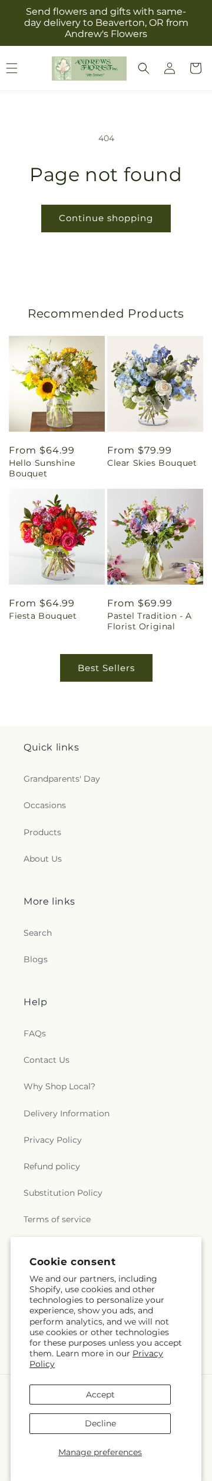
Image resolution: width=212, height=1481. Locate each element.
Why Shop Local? (59, 1086)
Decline (100, 1423)
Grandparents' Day (62, 778)
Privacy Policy (53, 1140)
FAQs (35, 1033)
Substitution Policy (63, 1193)
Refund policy (52, 1166)
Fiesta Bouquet (43, 616)
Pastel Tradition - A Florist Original (149, 621)
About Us (43, 858)
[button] (144, 68)
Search (38, 933)
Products (42, 832)
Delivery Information (67, 1113)
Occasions (45, 805)
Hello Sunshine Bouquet (42, 468)
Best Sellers (106, 667)
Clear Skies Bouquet (152, 463)
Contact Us (46, 1060)
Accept (100, 1394)
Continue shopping (106, 218)
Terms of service (57, 1219)
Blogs (36, 959)
